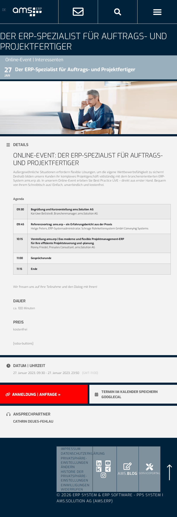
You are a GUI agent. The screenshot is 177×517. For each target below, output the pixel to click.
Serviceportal (149, 473)
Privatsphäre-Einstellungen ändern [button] (74, 462)
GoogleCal (111, 397)
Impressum (71, 449)
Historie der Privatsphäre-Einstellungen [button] (74, 476)
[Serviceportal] (149, 466)
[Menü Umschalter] (157, 11)
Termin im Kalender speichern (129, 392)
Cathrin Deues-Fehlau (33, 421)
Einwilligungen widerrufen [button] (75, 487)
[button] (117, 11)
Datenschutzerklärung (76, 453)
